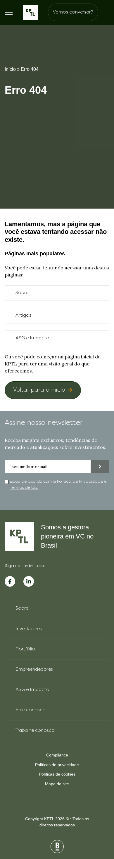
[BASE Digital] (57, 846)
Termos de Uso (24, 488)
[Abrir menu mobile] (9, 12)
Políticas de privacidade (57, 764)
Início (10, 69)
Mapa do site (57, 783)
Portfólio (25, 649)
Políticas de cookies (57, 774)
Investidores (28, 629)
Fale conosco (30, 710)
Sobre (21, 293)
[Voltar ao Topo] (99, 824)
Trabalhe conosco (35, 730)
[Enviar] (100, 466)
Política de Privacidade (80, 482)
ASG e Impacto (32, 338)
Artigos (23, 315)
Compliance (57, 755)
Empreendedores (34, 669)
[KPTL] (30, 12)
